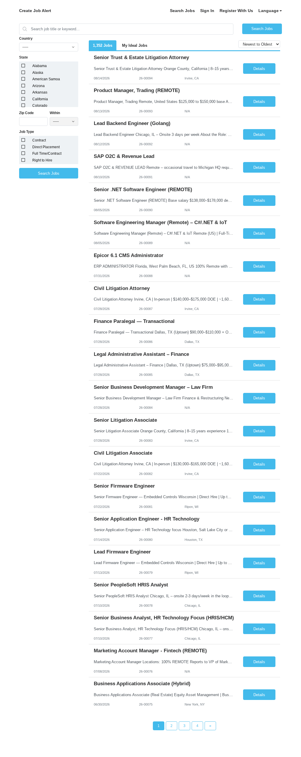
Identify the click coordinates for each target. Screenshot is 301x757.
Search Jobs (182, 10)
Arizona (38, 86)
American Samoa (46, 79)
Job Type (26, 132)
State (23, 57)
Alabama (39, 66)
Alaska (37, 73)
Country (26, 38)
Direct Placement (46, 147)
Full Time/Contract (46, 153)
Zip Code (26, 113)
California (40, 99)
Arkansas (39, 92)
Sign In (207, 10)
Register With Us (236, 10)
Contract (39, 140)
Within (55, 113)
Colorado (39, 106)
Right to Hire (42, 160)
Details (259, 68)
